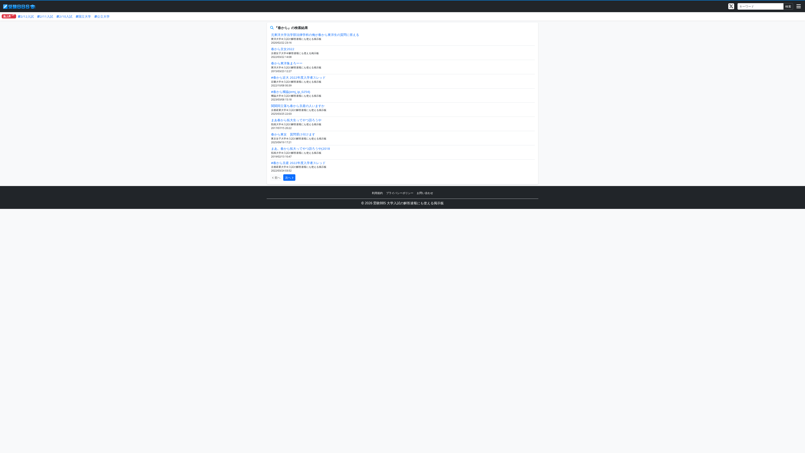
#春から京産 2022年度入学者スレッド (298, 163)
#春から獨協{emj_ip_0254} (290, 92)
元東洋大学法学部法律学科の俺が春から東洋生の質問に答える (315, 35)
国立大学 (84, 16)
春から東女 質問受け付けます (293, 134)
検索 (788, 6)
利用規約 (377, 193)
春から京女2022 (282, 49)
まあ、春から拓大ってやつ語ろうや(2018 (300, 148)
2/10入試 (65, 16)
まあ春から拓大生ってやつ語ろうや (296, 120)
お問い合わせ (425, 193)
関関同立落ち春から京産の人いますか (298, 106)
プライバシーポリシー (399, 193)
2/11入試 (46, 16)
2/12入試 (27, 16)
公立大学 (103, 16)
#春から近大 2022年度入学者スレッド (298, 77)
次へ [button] (288, 178)
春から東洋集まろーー (287, 63)
